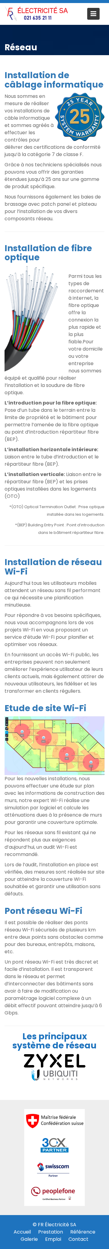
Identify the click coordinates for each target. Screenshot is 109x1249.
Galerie (29, 1239)
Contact (78, 1239)
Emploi (53, 1239)
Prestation (50, 1231)
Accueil (22, 1231)
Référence (82, 1231)
